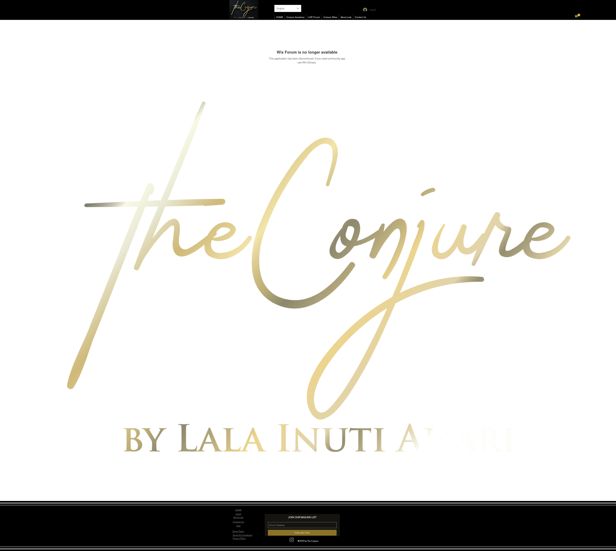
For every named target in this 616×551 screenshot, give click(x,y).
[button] (577, 15)
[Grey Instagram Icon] (292, 540)
